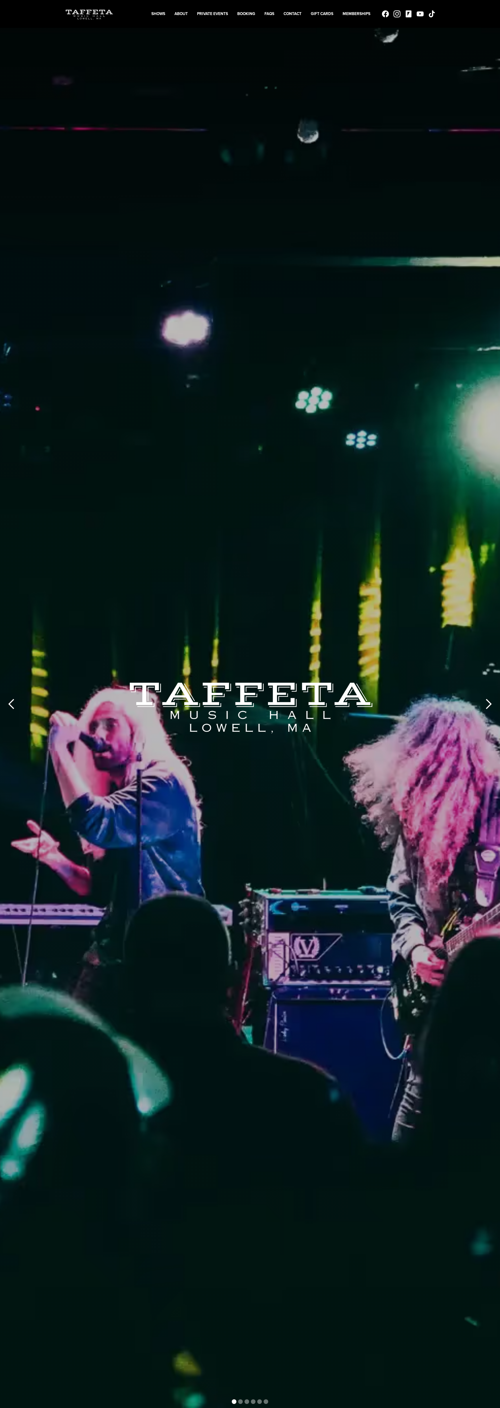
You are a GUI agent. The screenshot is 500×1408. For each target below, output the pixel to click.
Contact (293, 13)
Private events (212, 13)
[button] (11, 704)
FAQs (269, 13)
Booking (246, 13)
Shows (158, 13)
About (181, 13)
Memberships (356, 13)
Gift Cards (322, 13)
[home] (89, 14)
